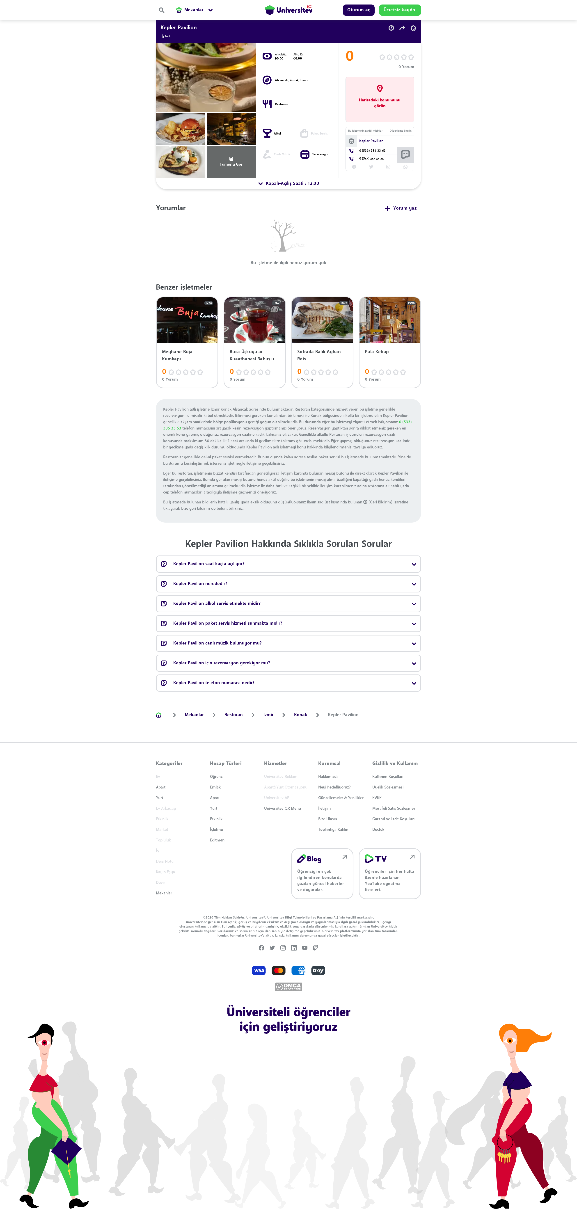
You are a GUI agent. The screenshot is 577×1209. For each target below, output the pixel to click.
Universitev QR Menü (282, 809)
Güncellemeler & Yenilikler (341, 798)
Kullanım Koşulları (387, 777)
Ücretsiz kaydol (400, 10)
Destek (378, 830)
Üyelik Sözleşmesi (387, 787)
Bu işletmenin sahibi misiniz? (365, 131)
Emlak (215, 787)
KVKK (377, 798)
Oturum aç (358, 10)
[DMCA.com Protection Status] (288, 987)
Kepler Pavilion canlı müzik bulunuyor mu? (217, 643)
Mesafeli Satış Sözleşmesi (394, 809)
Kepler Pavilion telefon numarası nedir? (213, 683)
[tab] (288, 183)
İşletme (216, 830)
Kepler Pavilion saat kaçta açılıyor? (209, 564)
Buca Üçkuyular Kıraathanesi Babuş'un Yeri (253, 356)
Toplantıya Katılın (333, 830)
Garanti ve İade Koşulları (393, 819)
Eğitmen (217, 840)
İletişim (324, 809)
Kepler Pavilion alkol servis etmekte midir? (217, 603)
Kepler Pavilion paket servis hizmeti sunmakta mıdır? (227, 623)
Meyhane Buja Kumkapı (177, 355)
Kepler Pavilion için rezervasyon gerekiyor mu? (221, 663)
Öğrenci (216, 777)
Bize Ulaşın (327, 819)
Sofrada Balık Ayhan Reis (319, 355)
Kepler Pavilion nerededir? (200, 584)
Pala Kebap (377, 352)
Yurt (159, 798)
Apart (160, 787)
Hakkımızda (328, 777)
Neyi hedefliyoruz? (334, 787)
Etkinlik (216, 819)
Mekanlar (164, 893)
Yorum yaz (405, 208)
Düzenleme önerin (401, 131)
